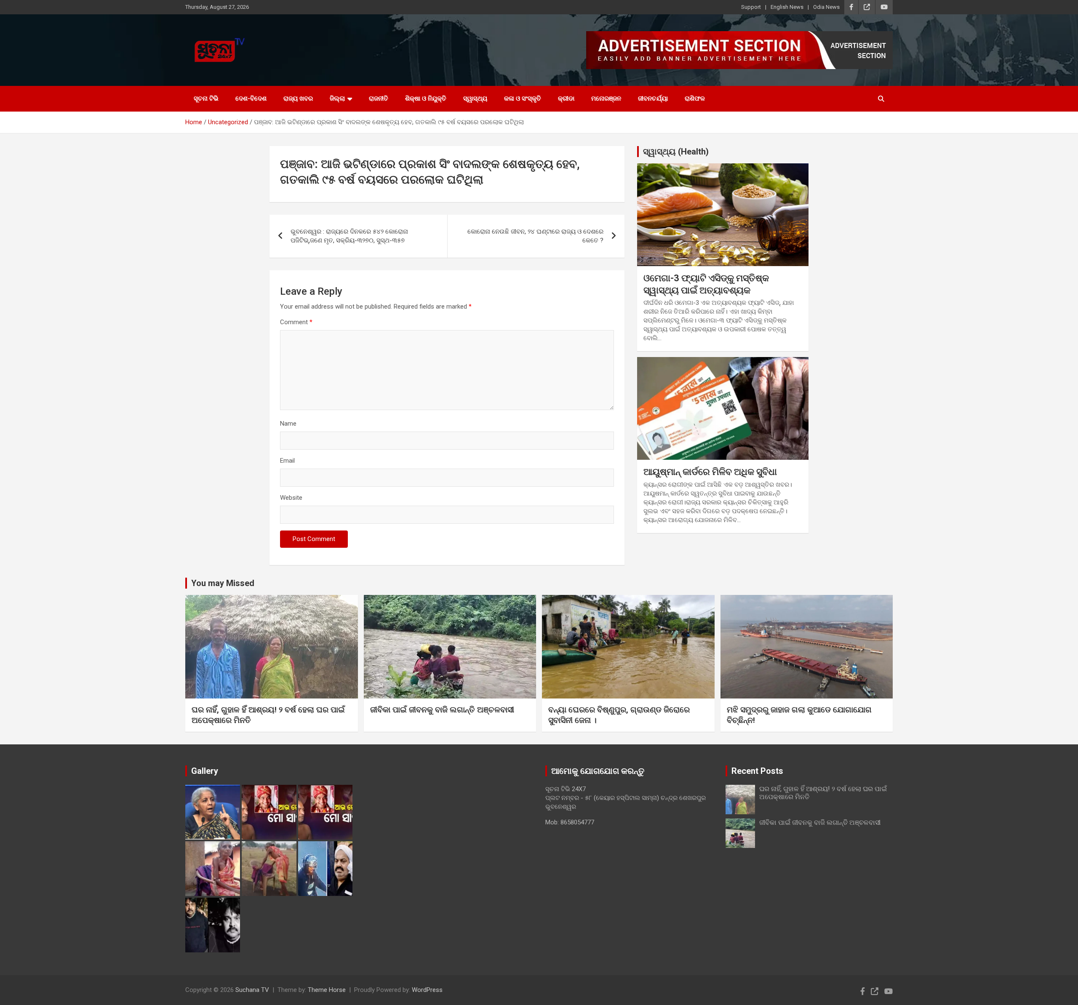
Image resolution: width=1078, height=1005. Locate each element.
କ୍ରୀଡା (566, 98)
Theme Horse (327, 990)
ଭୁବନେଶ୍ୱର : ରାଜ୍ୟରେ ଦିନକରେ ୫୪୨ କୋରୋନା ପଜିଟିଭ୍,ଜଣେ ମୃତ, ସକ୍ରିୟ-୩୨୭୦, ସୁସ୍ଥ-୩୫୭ (349, 236)
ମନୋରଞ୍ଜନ (606, 98)
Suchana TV (252, 990)
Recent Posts (757, 771)
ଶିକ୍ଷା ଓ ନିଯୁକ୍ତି (425, 98)
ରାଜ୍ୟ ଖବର (298, 98)
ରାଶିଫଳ (695, 98)
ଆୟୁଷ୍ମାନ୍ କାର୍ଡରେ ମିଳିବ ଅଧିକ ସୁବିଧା (710, 472)
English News (787, 7)
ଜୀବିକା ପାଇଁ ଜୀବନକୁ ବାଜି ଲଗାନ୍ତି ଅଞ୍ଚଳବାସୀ (442, 709)
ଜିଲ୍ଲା (337, 98)
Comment (296, 322)
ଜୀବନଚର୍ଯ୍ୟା (653, 98)
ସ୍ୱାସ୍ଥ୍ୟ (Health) (676, 152)
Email (287, 460)
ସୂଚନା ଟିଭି (206, 98)
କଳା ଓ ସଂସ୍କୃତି (522, 98)
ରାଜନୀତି (378, 98)
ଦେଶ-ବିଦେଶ (251, 98)
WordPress (427, 990)
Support (751, 7)
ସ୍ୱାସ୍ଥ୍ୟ (475, 98)
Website (291, 497)
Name (288, 423)
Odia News (826, 7)
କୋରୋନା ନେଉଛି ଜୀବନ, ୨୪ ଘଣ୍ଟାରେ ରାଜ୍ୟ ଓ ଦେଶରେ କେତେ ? (535, 236)
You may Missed (222, 583)
